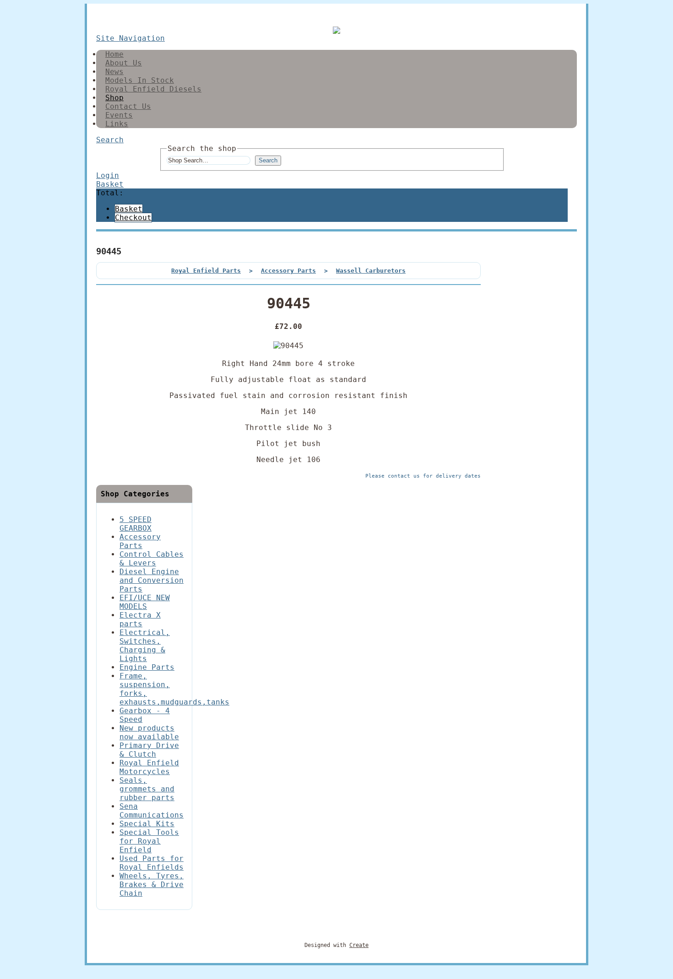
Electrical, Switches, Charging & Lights (144, 645)
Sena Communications (151, 810)
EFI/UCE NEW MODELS (144, 602)
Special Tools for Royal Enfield (149, 841)
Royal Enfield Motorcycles (149, 767)
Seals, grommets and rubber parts (146, 789)
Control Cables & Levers (151, 558)
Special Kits (146, 823)
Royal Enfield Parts (206, 270)
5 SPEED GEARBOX (135, 524)
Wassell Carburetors (371, 270)
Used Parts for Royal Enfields (151, 862)
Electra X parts (140, 619)
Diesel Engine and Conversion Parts (151, 580)
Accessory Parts (288, 270)
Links (116, 123)
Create (359, 945)
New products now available (149, 732)
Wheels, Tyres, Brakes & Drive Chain (151, 884)
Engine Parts (146, 667)
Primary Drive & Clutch (149, 749)
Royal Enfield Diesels (153, 89)
